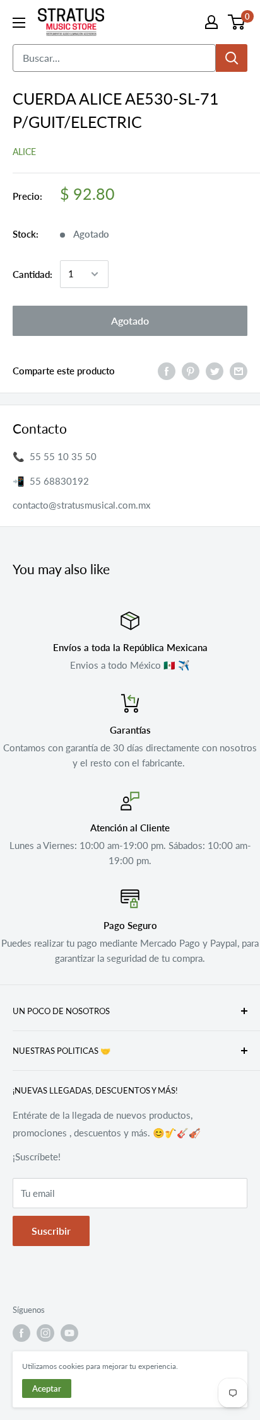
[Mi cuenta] (211, 22)
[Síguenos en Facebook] (21, 1333)
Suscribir (51, 1231)
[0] (237, 22)
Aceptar (46, 1388)
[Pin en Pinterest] (190, 370)
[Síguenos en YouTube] (69, 1333)
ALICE (24, 151)
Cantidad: (32, 274)
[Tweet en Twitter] (214, 370)
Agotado (130, 320)
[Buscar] (231, 58)
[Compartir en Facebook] (166, 370)
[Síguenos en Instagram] (45, 1333)
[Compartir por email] (238, 370)
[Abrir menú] (19, 23)
